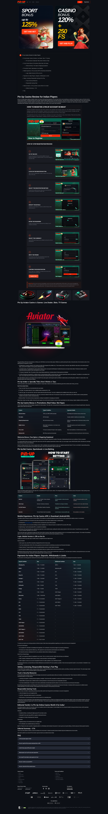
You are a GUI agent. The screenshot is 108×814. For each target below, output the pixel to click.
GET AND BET (30, 32)
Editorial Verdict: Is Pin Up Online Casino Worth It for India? (36, 85)
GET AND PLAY (66, 43)
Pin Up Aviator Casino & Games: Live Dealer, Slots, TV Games (36, 58)
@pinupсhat (20, 789)
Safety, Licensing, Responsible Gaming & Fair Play (34, 78)
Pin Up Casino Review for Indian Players (31, 55)
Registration (86, 2)
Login (80, 2)
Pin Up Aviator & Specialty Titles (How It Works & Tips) (37, 60)
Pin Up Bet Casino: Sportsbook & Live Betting (33, 68)
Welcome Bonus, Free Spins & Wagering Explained (37, 65)
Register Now (34, 276)
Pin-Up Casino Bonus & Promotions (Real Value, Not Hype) (35, 63)
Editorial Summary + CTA (31, 88)
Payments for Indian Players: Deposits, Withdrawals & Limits (36, 75)
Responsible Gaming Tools (31, 83)
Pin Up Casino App (28, 522)
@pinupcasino (27, 789)
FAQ (24, 90)
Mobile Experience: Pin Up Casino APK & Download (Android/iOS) (37, 70)
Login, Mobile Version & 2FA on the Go (34, 73)
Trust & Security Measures (31, 80)
